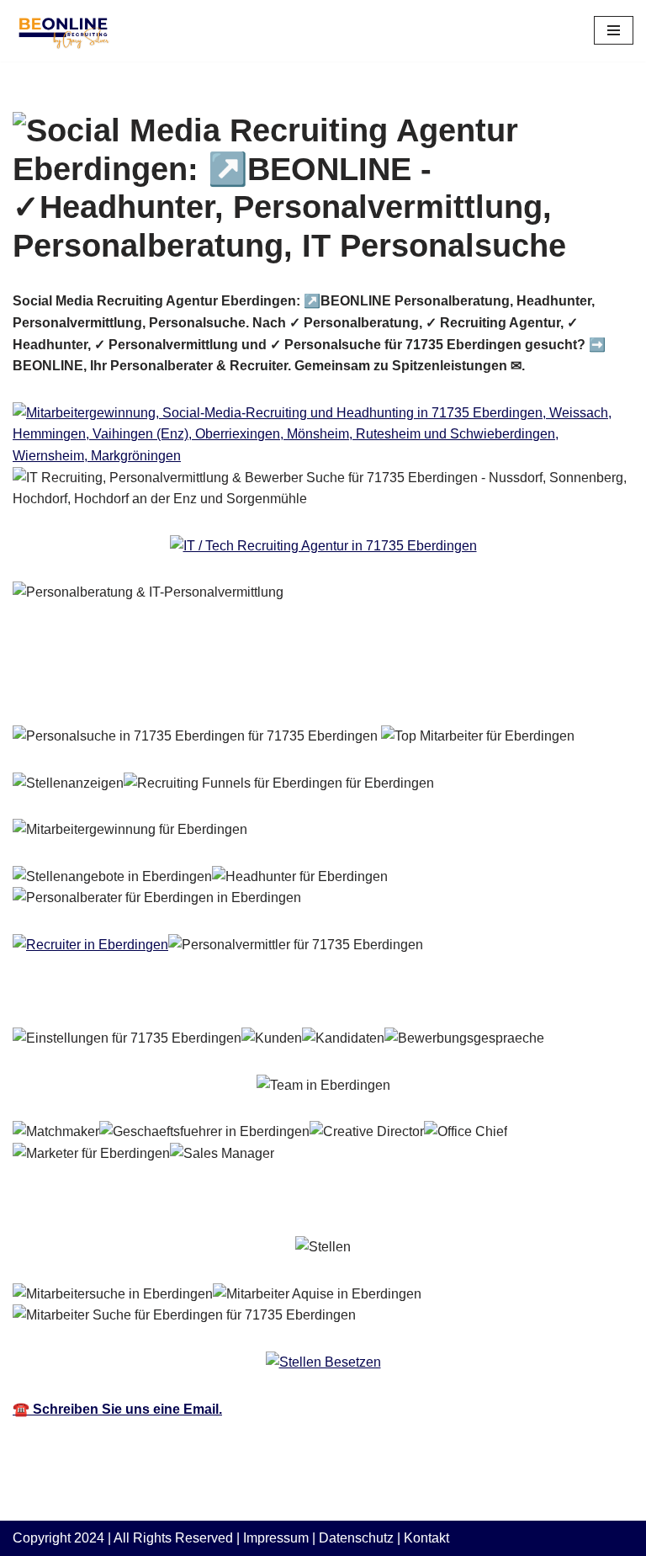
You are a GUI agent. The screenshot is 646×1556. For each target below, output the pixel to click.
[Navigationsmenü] (613, 30)
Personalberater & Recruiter (126, 688)
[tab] (126, 688)
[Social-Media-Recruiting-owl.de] (63, 31)
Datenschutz (356, 1538)
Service (297, 688)
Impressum (276, 1538)
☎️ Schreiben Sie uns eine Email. (117, 1409)
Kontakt (426, 1538)
